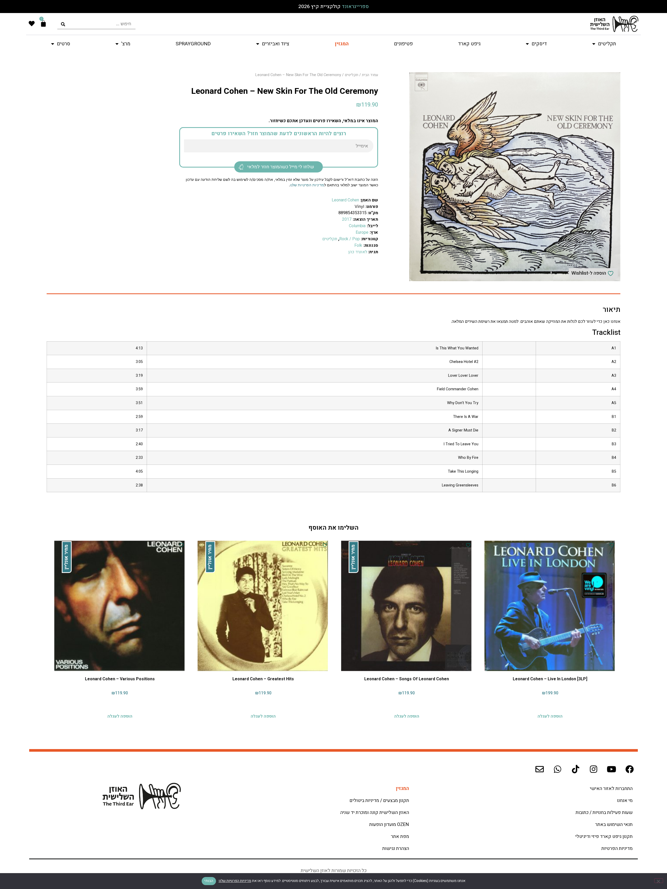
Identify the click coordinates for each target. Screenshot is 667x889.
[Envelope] (539, 769)
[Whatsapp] (557, 769)
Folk (358, 245)
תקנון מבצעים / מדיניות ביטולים (379, 800)
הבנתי (208, 881)
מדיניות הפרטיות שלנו (307, 185)
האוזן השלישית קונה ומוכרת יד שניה (374, 812)
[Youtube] (611, 769)
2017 (346, 219)
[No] (658, 880)
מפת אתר (400, 836)
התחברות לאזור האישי (611, 788)
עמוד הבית (370, 75)
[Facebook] (629, 769)
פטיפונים (403, 43)
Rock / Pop (349, 239)
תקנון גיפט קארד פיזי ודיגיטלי (604, 836)
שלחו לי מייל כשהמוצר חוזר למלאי (280, 166)
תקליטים (351, 75)
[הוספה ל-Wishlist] (611, 545)
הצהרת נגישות (395, 848)
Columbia (357, 226)
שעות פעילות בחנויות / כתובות (604, 812)
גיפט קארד (469, 43)
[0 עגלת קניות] (43, 23)
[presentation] (96, 23)
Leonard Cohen (345, 200)
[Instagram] (593, 769)
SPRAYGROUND (193, 43)
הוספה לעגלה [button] (550, 715)
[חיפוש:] (96, 23)
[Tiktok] (575, 769)
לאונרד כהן (357, 252)
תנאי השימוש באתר (614, 824)
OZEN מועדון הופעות (389, 824)
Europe (362, 232)
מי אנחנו (625, 800)
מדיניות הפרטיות (617, 848)
